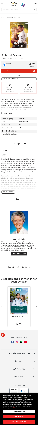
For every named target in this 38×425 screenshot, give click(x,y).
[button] (19, 79)
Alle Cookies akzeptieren (19, 421)
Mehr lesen (8, 192)
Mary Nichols (8, 58)
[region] (19, 409)
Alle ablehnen (19, 416)
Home (3, 18)
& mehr (20, 58)
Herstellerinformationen (9, 134)
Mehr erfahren (19, 254)
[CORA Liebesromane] (14, 4)
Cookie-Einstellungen (19, 411)
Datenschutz (16, 408)
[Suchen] (34, 9)
